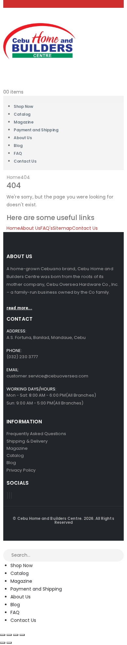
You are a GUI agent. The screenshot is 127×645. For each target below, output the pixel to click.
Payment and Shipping (36, 130)
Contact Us (25, 161)
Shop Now (21, 565)
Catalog (19, 573)
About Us (23, 137)
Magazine (21, 581)
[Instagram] (11, 495)
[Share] (15, 635)
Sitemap (62, 228)
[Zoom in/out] (2, 635)
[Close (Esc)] (22, 635)
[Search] (119, 555)
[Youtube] (9, 495)
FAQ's (46, 228)
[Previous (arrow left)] (2, 643)
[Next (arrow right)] (9, 643)
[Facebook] (7, 495)
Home (13, 228)
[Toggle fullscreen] (9, 635)
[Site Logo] (39, 40)
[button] (4, 544)
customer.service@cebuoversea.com (47, 376)
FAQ (15, 612)
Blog (15, 604)
